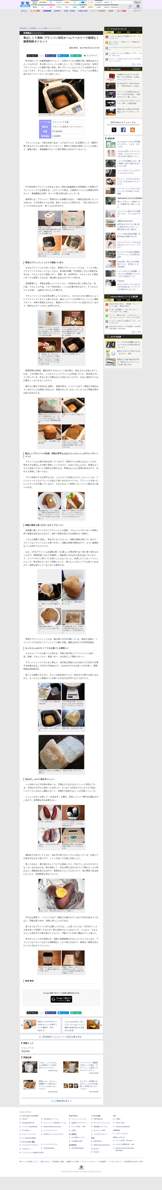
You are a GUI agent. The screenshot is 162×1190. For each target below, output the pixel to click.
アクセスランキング (118, 29)
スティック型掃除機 (98, 11)
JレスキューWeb (99, 1130)
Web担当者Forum (28, 1123)
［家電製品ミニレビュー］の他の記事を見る (61, 1037)
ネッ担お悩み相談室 (29, 1138)
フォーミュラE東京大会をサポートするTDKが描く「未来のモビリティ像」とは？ (128, 94)
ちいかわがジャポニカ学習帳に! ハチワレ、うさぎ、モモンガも (128, 144)
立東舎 (74, 1130)
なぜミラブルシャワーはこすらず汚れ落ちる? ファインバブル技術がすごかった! (128, 286)
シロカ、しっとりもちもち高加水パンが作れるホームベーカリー (48, 1065)
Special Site (115, 69)
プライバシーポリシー (89, 1161)
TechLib (96, 1152)
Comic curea (120, 1123)
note (77, 56)
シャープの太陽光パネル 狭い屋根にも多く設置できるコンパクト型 (128, 163)
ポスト (34, 56)
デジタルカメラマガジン (30, 1145)
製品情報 (26, 1051)
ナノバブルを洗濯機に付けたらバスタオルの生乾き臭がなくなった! (128, 344)
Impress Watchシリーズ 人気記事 (124, 297)
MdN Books (98, 1141)
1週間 (128, 32)
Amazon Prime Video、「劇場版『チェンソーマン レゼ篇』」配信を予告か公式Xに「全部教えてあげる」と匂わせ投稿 (124, 306)
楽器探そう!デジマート (79, 1123)
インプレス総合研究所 (29, 1126)
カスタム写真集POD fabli (125, 1144)
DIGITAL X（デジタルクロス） (54, 1134)
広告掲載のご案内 (58, 1161)
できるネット (26, 1149)
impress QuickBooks (123, 1126)
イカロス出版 (95, 1116)
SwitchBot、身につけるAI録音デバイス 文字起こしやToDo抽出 (128, 264)
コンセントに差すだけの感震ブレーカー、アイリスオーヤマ (128, 213)
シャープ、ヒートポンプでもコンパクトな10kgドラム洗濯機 (128, 191)
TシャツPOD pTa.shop (124, 1140)
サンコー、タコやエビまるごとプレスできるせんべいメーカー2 (128, 181)
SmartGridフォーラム (51, 1119)
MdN (92, 1138)
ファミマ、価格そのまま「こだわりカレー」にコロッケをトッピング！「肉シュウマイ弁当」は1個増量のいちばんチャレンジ (125, 317)
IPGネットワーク (119, 1137)
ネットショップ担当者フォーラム (55, 1123)
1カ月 (138, 32)
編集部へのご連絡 (73, 1161)
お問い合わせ (44, 1161)
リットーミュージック (79, 1119)
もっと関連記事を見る (60, 1101)
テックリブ (95, 1149)
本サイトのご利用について (28, 1161)
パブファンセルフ (122, 1133)
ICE (114, 1116)
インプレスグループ (115, 1161)
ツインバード (28, 1048)
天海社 (118, 1119)
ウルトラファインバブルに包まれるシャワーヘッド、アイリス (128, 244)
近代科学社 (73, 1145)
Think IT (25, 1119)
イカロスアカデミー (100, 1134)
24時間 (118, 32)
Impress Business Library (52, 1126)
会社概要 (102, 1161)
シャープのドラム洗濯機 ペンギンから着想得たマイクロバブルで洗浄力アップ (128, 273)
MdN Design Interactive (102, 1145)
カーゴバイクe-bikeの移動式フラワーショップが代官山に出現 (128, 254)
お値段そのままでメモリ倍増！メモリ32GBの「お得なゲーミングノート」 (128, 77)
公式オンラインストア (46, 642)
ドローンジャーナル (29, 1134)
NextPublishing (49, 1148)
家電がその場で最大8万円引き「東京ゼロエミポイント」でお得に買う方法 (128, 362)
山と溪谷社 (73, 1134)
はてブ (65, 56)
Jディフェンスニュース (102, 1123)
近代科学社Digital (78, 1148)
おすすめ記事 (115, 337)
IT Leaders (25, 1130)
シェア (52, 56)
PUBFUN (116, 1130)
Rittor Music (73, 1116)
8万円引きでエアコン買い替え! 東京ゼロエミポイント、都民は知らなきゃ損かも (128, 226)
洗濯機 (110, 11)
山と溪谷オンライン (78, 1137)
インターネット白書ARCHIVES (33, 1152)
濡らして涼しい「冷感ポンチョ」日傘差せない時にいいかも (128, 204)
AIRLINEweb (98, 1119)
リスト (41, 56)
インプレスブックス (50, 1144)
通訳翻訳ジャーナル (100, 1126)
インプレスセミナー (50, 1130)
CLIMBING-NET (77, 1141)
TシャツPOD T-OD (78, 1126)
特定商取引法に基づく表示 (134, 1161)
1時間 (109, 32)
